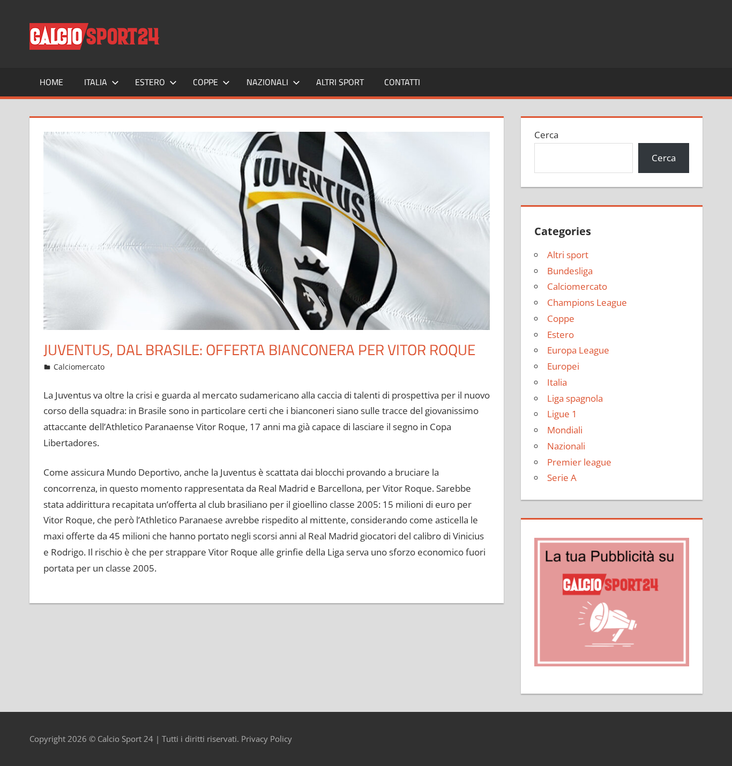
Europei (563, 366)
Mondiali (564, 430)
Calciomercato (79, 367)
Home (51, 82)
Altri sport (340, 82)
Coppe (205, 82)
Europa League (578, 350)
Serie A (562, 477)
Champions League (587, 302)
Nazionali (267, 82)
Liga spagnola (575, 398)
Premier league (579, 462)
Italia (95, 82)
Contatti (402, 82)
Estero (150, 82)
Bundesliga (570, 271)
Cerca (546, 135)
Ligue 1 (562, 414)
